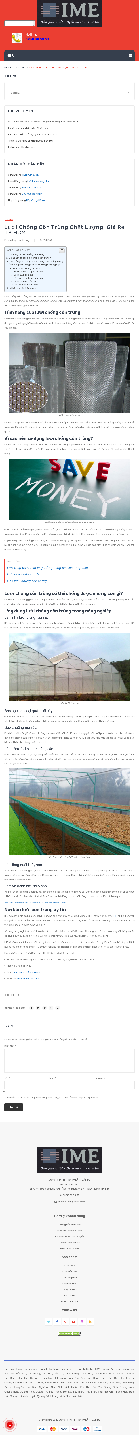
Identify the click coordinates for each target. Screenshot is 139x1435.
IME (115, 916)
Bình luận (10, 1045)
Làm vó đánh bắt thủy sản (26, 284)
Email (52, 1078)
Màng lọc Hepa (69, 1301)
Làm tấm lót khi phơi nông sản (28, 278)
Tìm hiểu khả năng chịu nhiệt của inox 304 (30, 140)
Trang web (99, 1078)
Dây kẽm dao (69, 1283)
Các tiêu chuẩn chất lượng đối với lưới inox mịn (33, 134)
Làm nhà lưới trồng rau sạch (26, 268)
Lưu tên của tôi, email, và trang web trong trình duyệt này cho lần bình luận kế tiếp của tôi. (51, 1097)
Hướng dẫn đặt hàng (69, 1224)
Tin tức (20, 67)
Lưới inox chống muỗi (23, 574)
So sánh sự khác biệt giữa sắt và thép (28, 128)
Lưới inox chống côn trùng (27, 581)
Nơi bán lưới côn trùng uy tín (23, 288)
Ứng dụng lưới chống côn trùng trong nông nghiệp (34, 264)
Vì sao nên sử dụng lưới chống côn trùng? (30, 258)
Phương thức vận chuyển (69, 1236)
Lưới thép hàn (70, 1277)
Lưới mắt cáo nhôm (32, 193)
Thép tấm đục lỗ (30, 174)
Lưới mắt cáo (69, 1271)
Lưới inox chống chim (38, 181)
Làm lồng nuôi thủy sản (25, 281)
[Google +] (51, 1008)
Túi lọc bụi (69, 1295)
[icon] (48, 1321)
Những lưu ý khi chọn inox (22, 147)
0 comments (11, 995)
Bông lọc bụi (70, 1289)
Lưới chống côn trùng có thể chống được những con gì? (37, 261)
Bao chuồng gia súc (23, 275)
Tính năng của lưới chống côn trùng (26, 254)
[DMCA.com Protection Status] (69, 1333)
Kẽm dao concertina (33, 187)
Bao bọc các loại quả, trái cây (28, 271)
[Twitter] (38, 1008)
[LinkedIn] (57, 1008)
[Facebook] (31, 1008)
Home (7, 67)
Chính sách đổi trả (70, 1242)
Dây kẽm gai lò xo (35, 200)
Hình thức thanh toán (69, 1230)
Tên (7, 1078)
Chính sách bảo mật (69, 1248)
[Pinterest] (44, 1008)
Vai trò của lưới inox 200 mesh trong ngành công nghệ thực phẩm (43, 121)
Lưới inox (69, 1265)
